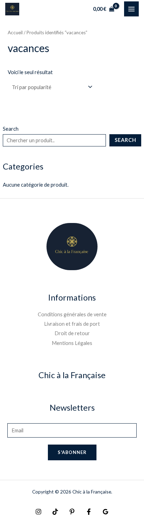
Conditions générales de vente (72, 314)
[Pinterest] (72, 512)
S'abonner (72, 452)
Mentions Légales (72, 343)
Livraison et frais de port (72, 324)
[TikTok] (55, 512)
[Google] (105, 512)
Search (11, 129)
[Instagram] (38, 512)
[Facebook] (89, 512)
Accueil (15, 32)
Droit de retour (72, 333)
